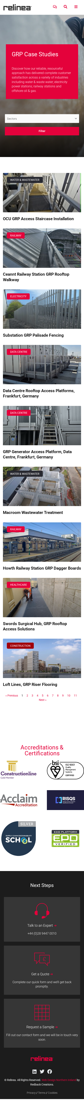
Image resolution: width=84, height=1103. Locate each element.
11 (75, 695)
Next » (42, 699)
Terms (42, 1092)
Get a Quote (42, 974)
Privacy (31, 1092)
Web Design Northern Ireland (59, 1080)
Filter (42, 131)
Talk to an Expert (42, 925)
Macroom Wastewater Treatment (33, 512)
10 (68, 695)
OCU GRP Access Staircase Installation (38, 218)
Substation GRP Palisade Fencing (33, 335)
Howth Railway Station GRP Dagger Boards (42, 568)
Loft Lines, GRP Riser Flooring (30, 684)
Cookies (52, 1092)
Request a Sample (42, 1027)
